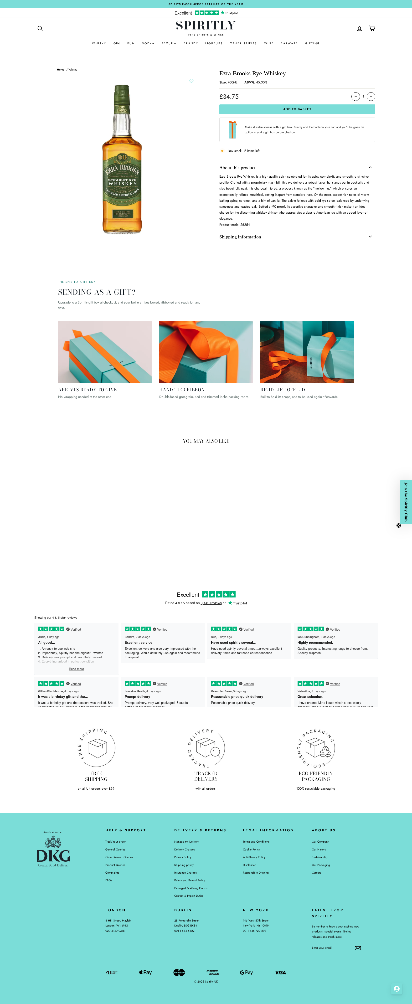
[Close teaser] (398, 525)
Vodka (148, 43)
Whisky (99, 43)
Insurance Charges (185, 872)
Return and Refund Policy (189, 880)
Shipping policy (184, 865)
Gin (116, 43)
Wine (269, 43)
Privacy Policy (182, 857)
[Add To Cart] (110, 532)
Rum (131, 43)
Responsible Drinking (256, 872)
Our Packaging (321, 865)
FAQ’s (108, 880)
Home (60, 69)
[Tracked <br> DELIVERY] (206, 748)
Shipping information (240, 236)
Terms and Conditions (256, 841)
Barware (289, 43)
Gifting (312, 43)
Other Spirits (243, 43)
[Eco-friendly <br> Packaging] (315, 748)
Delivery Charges (184, 849)
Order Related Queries (119, 857)
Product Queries (115, 865)
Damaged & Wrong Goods (190, 888)
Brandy (191, 43)
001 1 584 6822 (184, 931)
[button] (406, 502)
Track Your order (115, 841)
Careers (316, 872)
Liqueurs (214, 43)
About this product (237, 167)
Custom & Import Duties (188, 896)
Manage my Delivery (186, 841)
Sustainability (320, 857)
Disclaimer (249, 865)
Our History (319, 849)
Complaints (112, 872)
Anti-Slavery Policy (254, 857)
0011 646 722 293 (254, 931)
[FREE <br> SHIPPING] (96, 748)
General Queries (115, 849)
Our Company (320, 841)
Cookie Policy (251, 849)
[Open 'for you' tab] (396, 988)
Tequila (169, 43)
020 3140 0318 (115, 931)
